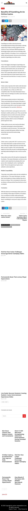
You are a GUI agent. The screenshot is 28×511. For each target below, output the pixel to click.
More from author (15, 225)
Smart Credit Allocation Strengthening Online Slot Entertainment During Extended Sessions (20, 436)
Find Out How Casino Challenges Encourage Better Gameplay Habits (12, 252)
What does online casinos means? (6, 216)
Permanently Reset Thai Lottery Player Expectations (7, 479)
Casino (2, 8)
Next (6, 402)
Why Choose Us (22, 509)
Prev (3, 402)
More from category (6, 226)
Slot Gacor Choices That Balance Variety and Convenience (7, 433)
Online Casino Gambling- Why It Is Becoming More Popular (22, 218)
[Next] (6, 489)
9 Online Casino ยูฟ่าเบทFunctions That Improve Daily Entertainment (7, 458)
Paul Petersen (4, 16)
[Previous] (3, 489)
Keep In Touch (13, 509)
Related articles (5, 225)
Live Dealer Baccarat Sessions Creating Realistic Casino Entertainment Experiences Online (13, 395)
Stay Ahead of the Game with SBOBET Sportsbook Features (19, 480)
